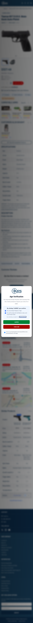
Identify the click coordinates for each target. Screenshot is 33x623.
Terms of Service (22, 316)
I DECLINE (16, 327)
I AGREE (16, 322)
